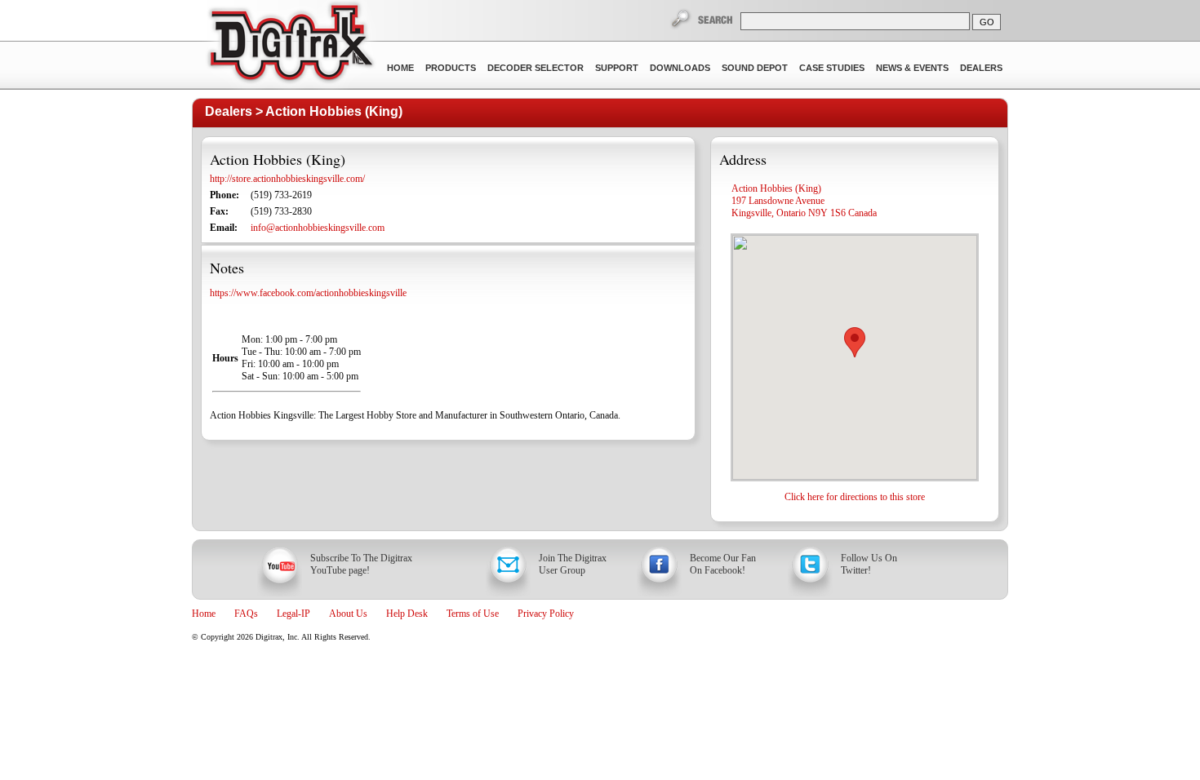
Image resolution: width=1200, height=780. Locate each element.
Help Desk (407, 613)
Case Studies (831, 68)
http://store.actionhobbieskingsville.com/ (287, 178)
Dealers (981, 68)
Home (400, 68)
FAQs (246, 613)
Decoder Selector (535, 68)
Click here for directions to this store (854, 497)
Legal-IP (293, 613)
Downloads (680, 68)
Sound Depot (755, 68)
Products (450, 68)
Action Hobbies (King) (333, 111)
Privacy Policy (546, 613)
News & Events (912, 68)
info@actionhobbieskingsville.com (317, 227)
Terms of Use (473, 613)
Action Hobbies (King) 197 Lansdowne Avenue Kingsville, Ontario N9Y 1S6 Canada (804, 201)
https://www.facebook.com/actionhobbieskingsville (308, 293)
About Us (348, 613)
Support (616, 68)
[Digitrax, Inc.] (290, 45)
